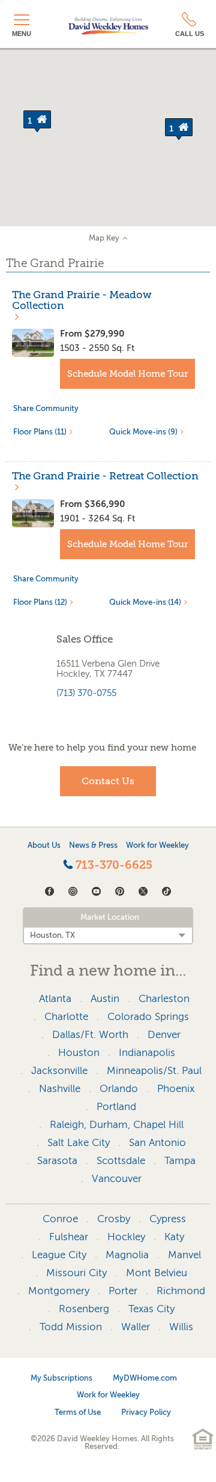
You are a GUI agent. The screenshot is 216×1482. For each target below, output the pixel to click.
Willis (181, 1327)
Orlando (119, 1088)
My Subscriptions (61, 1377)
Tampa (180, 1160)
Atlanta (55, 998)
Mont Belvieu (156, 1273)
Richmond (181, 1291)
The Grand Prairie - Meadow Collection (82, 300)
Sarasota (57, 1160)
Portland (116, 1106)
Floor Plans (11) (40, 431)
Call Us (189, 33)
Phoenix (175, 1088)
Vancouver (117, 1178)
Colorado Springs (148, 1016)
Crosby (113, 1219)
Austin (105, 998)
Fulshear (68, 1237)
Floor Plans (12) (40, 602)
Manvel (184, 1255)
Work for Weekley (157, 845)
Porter (123, 1291)
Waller (135, 1327)
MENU (21, 33)
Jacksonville (59, 1070)
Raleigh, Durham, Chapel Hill (117, 1124)
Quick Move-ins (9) (143, 431)
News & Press (93, 845)
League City (59, 1255)
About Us (44, 845)
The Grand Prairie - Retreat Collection (105, 476)
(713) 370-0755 (86, 693)
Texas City (151, 1309)
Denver (164, 1034)
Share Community (46, 408)
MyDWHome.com (145, 1377)
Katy (174, 1237)
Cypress (167, 1219)
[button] (178, 129)
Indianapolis (147, 1052)
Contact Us (108, 781)
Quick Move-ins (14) (145, 602)
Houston (79, 1052)
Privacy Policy (146, 1412)
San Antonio (157, 1142)
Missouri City (76, 1273)
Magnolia (127, 1255)
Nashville (59, 1088)
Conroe (60, 1219)
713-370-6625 (112, 865)
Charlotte (66, 1016)
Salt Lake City (78, 1142)
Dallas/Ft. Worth (90, 1034)
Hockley (126, 1237)
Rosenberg (84, 1309)
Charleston (164, 998)
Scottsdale (121, 1160)
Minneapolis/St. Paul (154, 1070)
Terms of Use (78, 1412)
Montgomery (58, 1291)
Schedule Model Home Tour (127, 373)
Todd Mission (71, 1327)
